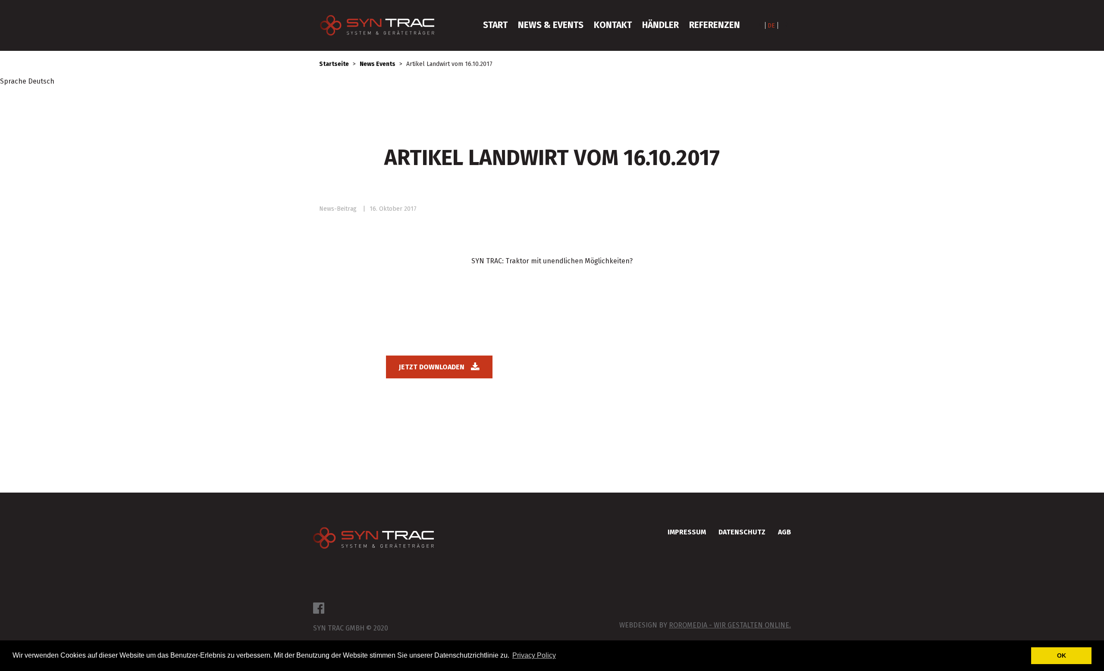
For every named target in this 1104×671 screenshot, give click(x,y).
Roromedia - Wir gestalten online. (730, 625)
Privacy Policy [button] (534, 655)
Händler (660, 25)
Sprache (13, 81)
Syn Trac (373, 539)
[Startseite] (381, 25)
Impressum (687, 532)
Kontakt (613, 25)
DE (771, 25)
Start (495, 25)
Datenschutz (741, 532)
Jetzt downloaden (431, 367)
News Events (377, 64)
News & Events (550, 25)
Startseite (334, 64)
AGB (784, 532)
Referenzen (714, 25)
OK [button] (1061, 655)
